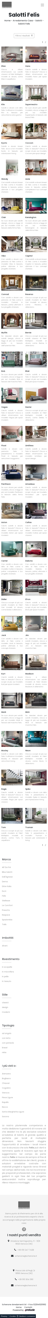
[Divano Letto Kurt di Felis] (12, 662)
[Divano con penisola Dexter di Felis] (36, 396)
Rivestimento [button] (10, 959)
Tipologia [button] (8, 1025)
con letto (6, 1038)
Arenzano (6, 1073)
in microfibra (8, 971)
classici (5, 1002)
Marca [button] (6, 859)
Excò (4, 891)
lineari (4, 1047)
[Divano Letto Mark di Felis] (12, 701)
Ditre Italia (6, 886)
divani (4, 945)
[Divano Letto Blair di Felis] (36, 359)
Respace (6, 915)
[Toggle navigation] (42, 5)
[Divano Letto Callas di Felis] (36, 511)
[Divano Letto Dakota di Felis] (36, 549)
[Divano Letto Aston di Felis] (12, 511)
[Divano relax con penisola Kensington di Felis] (36, 206)
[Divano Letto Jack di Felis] (12, 624)
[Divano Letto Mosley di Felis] (12, 739)
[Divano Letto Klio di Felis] (12, 93)
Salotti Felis (24, 23)
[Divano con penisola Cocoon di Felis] (36, 131)
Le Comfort (7, 905)
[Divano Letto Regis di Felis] (12, 777)
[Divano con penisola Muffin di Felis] (12, 321)
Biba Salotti (7, 872)
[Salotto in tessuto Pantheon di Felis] (12, 472)
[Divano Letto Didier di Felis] (12, 588)
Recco (5, 1107)
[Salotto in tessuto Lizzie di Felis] (36, 167)
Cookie (12, 1316)
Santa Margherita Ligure (13, 1111)
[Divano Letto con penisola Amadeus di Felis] (36, 472)
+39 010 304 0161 (25, 1279)
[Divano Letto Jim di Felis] (36, 624)
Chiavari (6, 1083)
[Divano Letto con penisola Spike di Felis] (36, 777)
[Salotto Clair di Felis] (12, 206)
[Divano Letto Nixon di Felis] (36, 739)
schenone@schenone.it (26, 1256)
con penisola (8, 1043)
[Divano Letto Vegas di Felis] (12, 396)
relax (4, 1052)
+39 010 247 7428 (25, 1250)
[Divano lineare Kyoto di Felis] (12, 131)
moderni (6, 1012)
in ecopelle (7, 967)
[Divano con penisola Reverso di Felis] (36, 283)
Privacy (4, 1316)
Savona (5, 1116)
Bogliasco (6, 1078)
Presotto (6, 910)
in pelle (5, 976)
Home (7, 20)
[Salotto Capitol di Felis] (36, 244)
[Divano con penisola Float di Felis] (12, 434)
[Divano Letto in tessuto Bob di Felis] (12, 359)
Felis (4, 896)
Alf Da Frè (6, 867)
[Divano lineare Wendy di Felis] (12, 167)
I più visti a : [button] (9, 1066)
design (5, 1007)
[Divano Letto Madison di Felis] (36, 662)
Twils (4, 924)
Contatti (28, 1307)
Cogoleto (6, 1088)
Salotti (38, 20)
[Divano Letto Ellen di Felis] (12, 54)
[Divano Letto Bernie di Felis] (36, 321)
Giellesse (6, 900)
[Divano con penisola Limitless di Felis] (36, 434)
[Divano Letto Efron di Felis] (36, 588)
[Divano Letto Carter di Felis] (12, 549)
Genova (5, 1092)
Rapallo (5, 1102)
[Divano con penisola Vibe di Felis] (12, 244)
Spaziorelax (7, 919)
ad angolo (6, 1033)
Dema (5, 881)
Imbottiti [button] (7, 938)
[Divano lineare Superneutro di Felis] (36, 93)
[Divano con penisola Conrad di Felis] (12, 283)
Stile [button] (5, 994)
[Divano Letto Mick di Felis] (36, 701)
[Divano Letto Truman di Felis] (36, 816)
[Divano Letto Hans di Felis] (36, 54)
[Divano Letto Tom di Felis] (12, 816)
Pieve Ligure (7, 1097)
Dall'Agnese (7, 876)
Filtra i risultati (22, 35)
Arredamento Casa (23, 20)
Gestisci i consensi (27, 1316)
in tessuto (6, 981)
